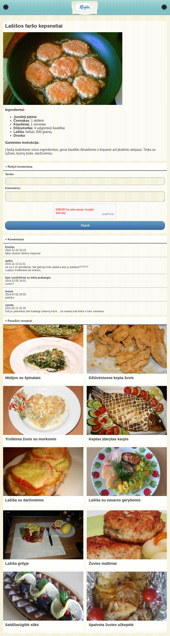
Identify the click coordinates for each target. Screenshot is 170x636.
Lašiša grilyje (17, 563)
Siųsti (85, 225)
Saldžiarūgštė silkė (22, 625)
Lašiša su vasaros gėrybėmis (115, 500)
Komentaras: (13, 188)
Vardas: (9, 174)
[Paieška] (164, 7)
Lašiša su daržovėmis (24, 500)
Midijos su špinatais (23, 378)
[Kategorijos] (5, 7)
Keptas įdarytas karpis (109, 439)
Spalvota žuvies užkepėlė (111, 625)
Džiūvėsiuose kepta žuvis (111, 378)
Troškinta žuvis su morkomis (30, 439)
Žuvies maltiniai (103, 563)
